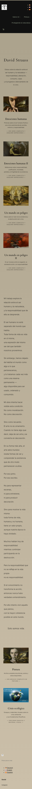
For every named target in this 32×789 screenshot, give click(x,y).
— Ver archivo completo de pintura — (16, 680)
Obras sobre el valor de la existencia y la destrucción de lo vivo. (16, 218)
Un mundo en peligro (16, 212)
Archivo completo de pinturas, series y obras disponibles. (16, 674)
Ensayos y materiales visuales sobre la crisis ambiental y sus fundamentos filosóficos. (16, 715)
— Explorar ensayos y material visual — (16, 721)
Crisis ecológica (16, 708)
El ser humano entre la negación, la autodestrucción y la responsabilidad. (16, 263)
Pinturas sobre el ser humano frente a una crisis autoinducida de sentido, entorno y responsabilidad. (16, 125)
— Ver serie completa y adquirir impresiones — (16, 132)
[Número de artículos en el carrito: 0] (3, 29)
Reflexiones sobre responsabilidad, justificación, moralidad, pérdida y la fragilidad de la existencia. (16, 169)
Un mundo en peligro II (16, 257)
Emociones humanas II (16, 163)
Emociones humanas (16, 119)
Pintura (16, 669)
